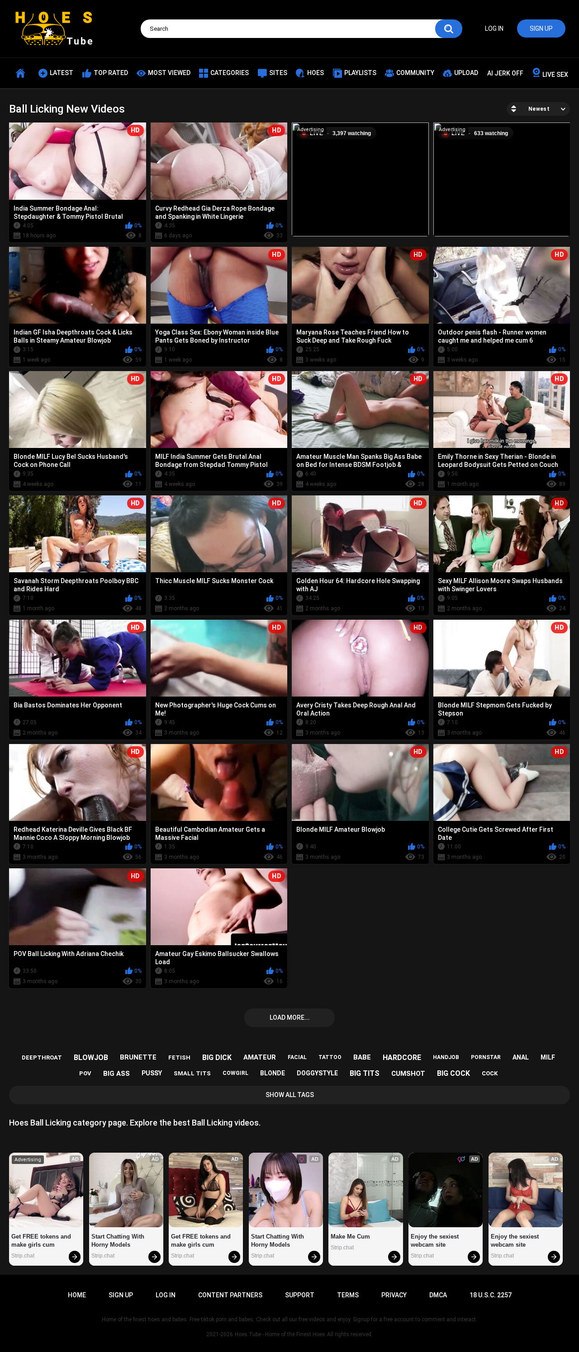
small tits (192, 1073)
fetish (179, 1057)
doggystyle (317, 1073)
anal (521, 1057)
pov (85, 1073)
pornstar (486, 1057)
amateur (259, 1057)
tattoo (330, 1057)
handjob (446, 1057)
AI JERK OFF (505, 73)
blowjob (91, 1057)
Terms (348, 1295)
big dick (217, 1057)
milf (548, 1057)
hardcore (402, 1057)
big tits (365, 1073)
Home (77, 1295)
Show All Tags (290, 1094)
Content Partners (230, 1295)
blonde (272, 1073)
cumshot (408, 1073)
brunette (138, 1057)
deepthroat (42, 1057)
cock (490, 1073)
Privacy (394, 1295)
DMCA (438, 1295)
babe (362, 1057)
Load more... (290, 1017)
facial (297, 1057)
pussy (152, 1073)
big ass (116, 1073)
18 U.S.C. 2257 (491, 1295)
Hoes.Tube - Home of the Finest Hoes (280, 1334)
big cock (453, 1073)
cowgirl (235, 1073)
